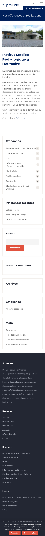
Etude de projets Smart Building (17, 187)
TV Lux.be (20, 118)
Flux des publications (16, 335)
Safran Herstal (13, 210)
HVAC (9, 158)
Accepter (14, 533)
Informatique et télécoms (14, 470)
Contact (6, 438)
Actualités (7, 430)
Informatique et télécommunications (16, 164)
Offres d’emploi (9, 434)
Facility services (13, 176)
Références (7, 426)
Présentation (8, 421)
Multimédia (11, 171)
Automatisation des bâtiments (21, 148)
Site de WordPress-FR (16, 344)
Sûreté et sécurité (14, 153)
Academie (11, 181)
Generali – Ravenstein (16, 219)
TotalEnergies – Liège (16, 215)
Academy (6, 482)
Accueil (5, 417)
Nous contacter (9, 506)
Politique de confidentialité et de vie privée (21, 497)
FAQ (4, 510)
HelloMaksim (36, 521)
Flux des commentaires (17, 340)
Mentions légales (10, 501)
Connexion (11, 330)
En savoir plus (30, 533)
